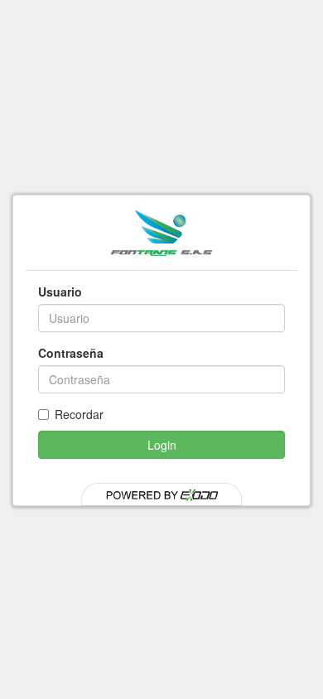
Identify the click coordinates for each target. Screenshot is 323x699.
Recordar (79, 414)
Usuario (60, 291)
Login (161, 444)
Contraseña (71, 353)
